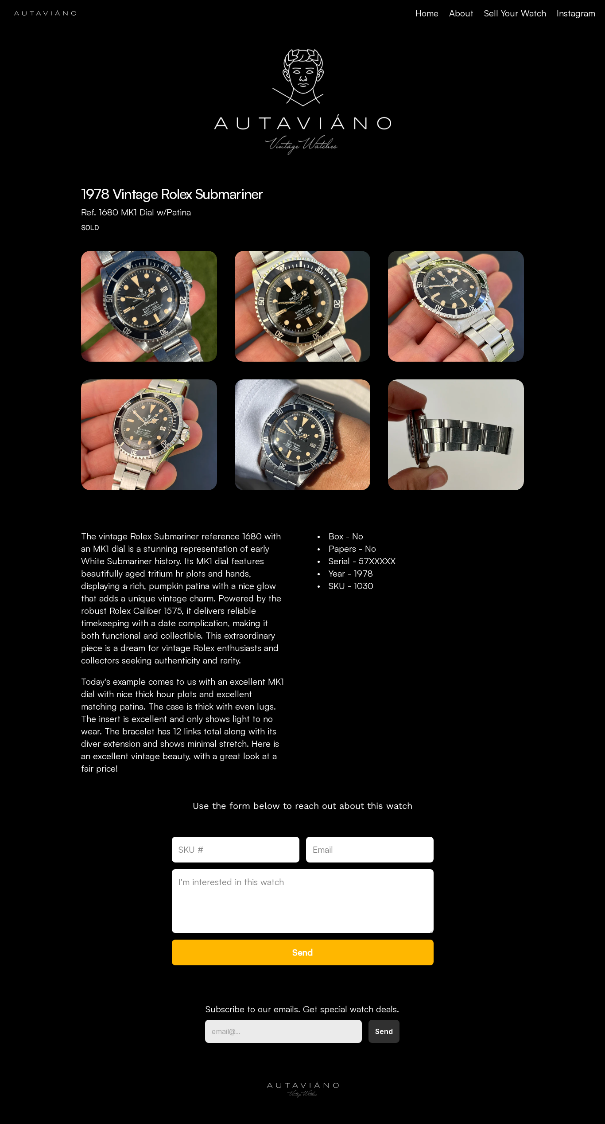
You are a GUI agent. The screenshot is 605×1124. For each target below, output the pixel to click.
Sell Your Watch (515, 13)
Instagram (576, 13)
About (461, 13)
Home (426, 13)
